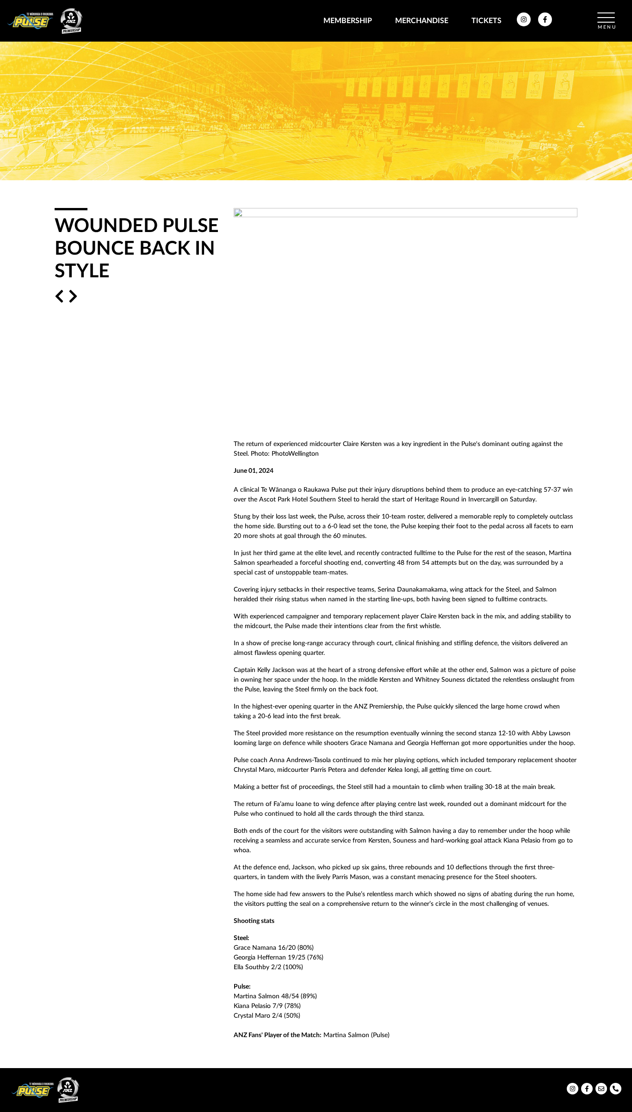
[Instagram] (524, 24)
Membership (347, 20)
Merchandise (421, 20)
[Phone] (615, 1092)
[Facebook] (545, 24)
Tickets (486, 20)
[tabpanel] (316, 111)
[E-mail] (601, 1092)
